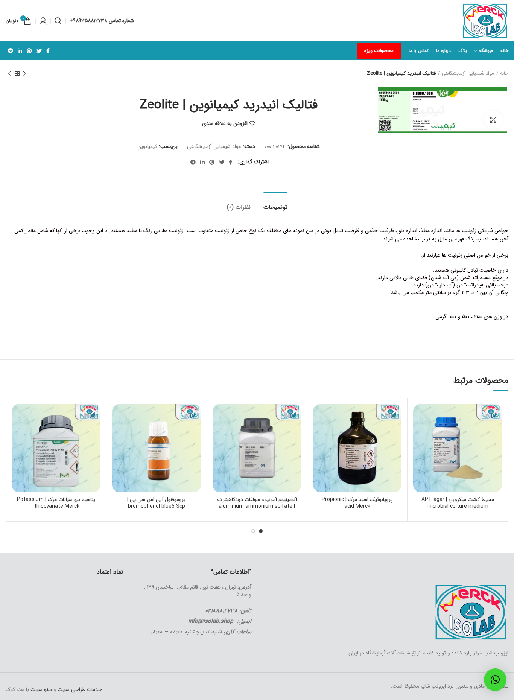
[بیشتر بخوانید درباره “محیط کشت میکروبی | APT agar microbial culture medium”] (418, 433)
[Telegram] (10, 51)
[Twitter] (39, 51)
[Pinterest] (29, 51)
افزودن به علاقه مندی (225, 123)
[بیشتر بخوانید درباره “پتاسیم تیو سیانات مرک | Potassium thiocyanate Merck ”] (17, 433)
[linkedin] (19, 51)
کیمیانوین (147, 146)
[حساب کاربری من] (43, 21)
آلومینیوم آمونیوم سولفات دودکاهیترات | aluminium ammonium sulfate (257, 503)
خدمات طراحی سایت (79, 689)
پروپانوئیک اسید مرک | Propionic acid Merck (357, 503)
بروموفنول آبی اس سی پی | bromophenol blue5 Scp (156, 503)
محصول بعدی (9, 73)
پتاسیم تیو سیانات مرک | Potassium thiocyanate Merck (56, 503)
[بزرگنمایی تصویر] (493, 119)
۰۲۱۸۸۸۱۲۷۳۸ (221, 610)
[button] (495, 679)
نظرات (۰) (239, 207)
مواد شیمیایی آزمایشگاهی (468, 73)
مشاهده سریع (418, 449)
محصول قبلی (24, 73)
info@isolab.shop (210, 621)
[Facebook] (48, 51)
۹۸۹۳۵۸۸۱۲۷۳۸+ (89, 21)
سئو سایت (41, 689)
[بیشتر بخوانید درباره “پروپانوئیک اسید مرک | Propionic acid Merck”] (318, 433)
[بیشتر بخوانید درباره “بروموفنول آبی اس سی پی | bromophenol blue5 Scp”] (117, 433)
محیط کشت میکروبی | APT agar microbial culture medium (457, 503)
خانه (504, 73)
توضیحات (275, 207)
